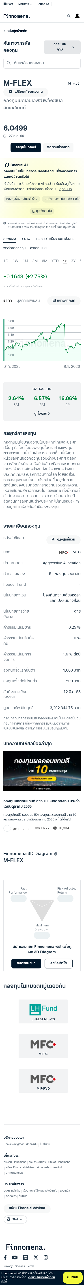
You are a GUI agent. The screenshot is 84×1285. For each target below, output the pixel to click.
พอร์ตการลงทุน (14, 248)
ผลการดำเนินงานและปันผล (55, 239)
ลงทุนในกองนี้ (26, 147)
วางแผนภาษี (60, 47)
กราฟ (26, 239)
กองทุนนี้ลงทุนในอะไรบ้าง (21, 199)
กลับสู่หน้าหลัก (16, 31)
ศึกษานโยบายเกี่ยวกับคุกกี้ (28, 1279)
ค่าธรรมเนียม (39, 248)
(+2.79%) (35, 277)
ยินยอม (72, 1277)
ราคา (7, 301)
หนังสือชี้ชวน (65, 539)
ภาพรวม (9, 239)
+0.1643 (13, 277)
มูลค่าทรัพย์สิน (28, 301)
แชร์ (76, 84)
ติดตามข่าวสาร (58, 147)
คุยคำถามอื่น (44, 211)
